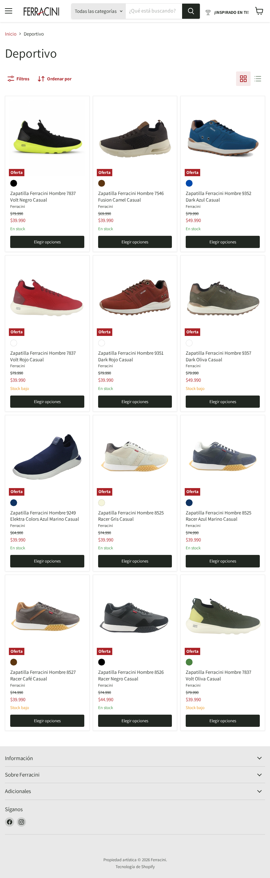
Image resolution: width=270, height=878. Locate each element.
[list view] (258, 78)
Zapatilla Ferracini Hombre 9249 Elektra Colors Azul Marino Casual (44, 515)
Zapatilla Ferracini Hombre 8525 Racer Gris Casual (131, 515)
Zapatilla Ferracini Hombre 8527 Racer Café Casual (43, 675)
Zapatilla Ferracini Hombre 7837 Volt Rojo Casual (43, 356)
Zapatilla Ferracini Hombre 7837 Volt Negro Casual (43, 196)
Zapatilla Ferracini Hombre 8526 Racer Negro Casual (131, 675)
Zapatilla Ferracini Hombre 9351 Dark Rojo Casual (131, 356)
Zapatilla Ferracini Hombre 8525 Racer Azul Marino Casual (218, 515)
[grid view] (243, 78)
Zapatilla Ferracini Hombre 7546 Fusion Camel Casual (131, 196)
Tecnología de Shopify (135, 866)
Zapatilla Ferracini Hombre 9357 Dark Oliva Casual (218, 356)
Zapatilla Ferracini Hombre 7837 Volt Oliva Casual (218, 675)
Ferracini (17, 206)
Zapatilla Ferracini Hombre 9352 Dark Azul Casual (218, 196)
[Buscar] (191, 11)
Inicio (10, 34)
